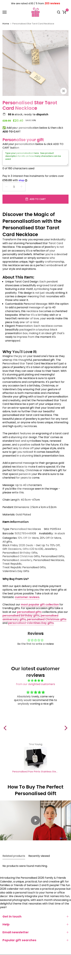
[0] (64, 12)
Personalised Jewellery (17, 560)
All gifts (7, 542)
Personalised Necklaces (25, 529)
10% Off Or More (28, 538)
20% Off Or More (50, 538)
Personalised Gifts (52, 556)
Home (5, 23)
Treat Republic (12, 564)
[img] (35, 680)
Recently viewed (39, 856)
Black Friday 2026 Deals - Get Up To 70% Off (31, 545)
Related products (13, 856)
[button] (6, 728)
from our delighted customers (35, 684)
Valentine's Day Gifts (15, 571)
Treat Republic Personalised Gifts (24, 567)
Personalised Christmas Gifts (21, 556)
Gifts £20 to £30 (33, 549)
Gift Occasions (11, 549)
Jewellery (50, 549)
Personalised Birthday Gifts (19, 553)
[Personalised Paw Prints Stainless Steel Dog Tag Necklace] (35, 758)
